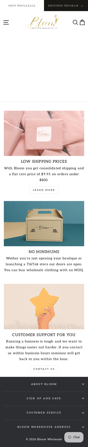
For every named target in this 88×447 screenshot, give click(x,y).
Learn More (44, 190)
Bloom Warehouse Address (44, 426)
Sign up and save (44, 398)
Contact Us (44, 369)
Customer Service (44, 412)
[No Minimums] (44, 223)
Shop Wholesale (22, 5)
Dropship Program (66, 5)
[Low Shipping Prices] (44, 133)
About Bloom (44, 384)
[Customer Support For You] (44, 306)
